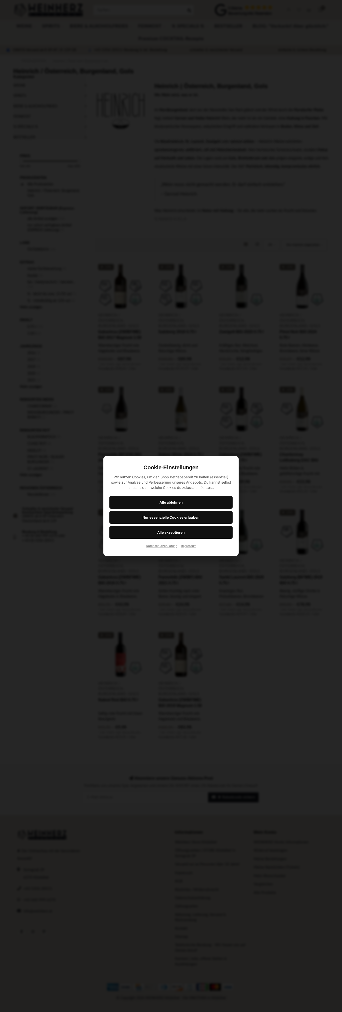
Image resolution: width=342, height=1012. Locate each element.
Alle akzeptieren (171, 532)
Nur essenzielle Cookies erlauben (171, 517)
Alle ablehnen (171, 502)
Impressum (188, 546)
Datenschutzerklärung (161, 546)
